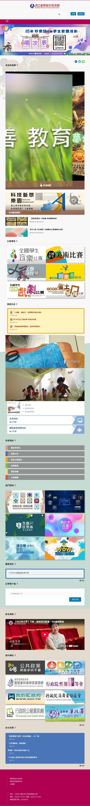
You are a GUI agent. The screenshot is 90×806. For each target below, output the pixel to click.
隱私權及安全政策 (16, 778)
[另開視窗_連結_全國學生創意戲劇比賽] (26, 290)
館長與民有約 (29, 408)
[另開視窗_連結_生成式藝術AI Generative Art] (65, 501)
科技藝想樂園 (14, 212)
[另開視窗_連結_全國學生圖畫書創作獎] (65, 272)
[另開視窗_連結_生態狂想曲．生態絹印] (25, 525)
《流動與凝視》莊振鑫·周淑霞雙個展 (43, 218)
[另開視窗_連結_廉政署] (65, 713)
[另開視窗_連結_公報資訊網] (25, 712)
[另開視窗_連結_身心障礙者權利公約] (65, 667)
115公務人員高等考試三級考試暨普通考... (23, 757)
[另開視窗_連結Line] (83, 61)
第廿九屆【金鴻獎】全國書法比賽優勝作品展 (46, 229)
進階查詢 (81, 14)
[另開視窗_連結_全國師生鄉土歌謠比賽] (65, 290)
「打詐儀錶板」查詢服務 (17, 743)
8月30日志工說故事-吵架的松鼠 (24, 319)
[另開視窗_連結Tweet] (79, 61)
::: (6, 61)
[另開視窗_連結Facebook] (76, 61)
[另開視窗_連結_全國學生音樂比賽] (26, 254)
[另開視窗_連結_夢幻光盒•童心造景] (65, 525)
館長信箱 (28, 405)
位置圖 (12, 784)
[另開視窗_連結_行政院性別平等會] (65, 682)
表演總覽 (47, 185)
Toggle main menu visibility (7, 20)
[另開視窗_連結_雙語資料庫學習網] (25, 682)
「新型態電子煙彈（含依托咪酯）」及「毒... (24, 736)
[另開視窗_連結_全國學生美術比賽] (65, 254)
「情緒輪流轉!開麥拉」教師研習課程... (26, 326)
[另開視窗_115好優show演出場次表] (45, 39)
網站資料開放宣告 (16, 781)
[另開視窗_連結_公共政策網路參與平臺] (25, 667)
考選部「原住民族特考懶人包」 (19, 750)
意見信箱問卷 (29, 412)
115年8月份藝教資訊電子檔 (18, 573)
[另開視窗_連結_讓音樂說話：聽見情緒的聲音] (25, 548)
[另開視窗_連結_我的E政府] (25, 697)
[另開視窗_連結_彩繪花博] (25, 501)
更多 (83, 581)
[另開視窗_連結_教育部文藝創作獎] (26, 272)
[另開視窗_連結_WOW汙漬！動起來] (65, 548)
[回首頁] (45, 6)
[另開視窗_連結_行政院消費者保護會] (65, 697)
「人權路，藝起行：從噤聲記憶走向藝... (27, 312)
